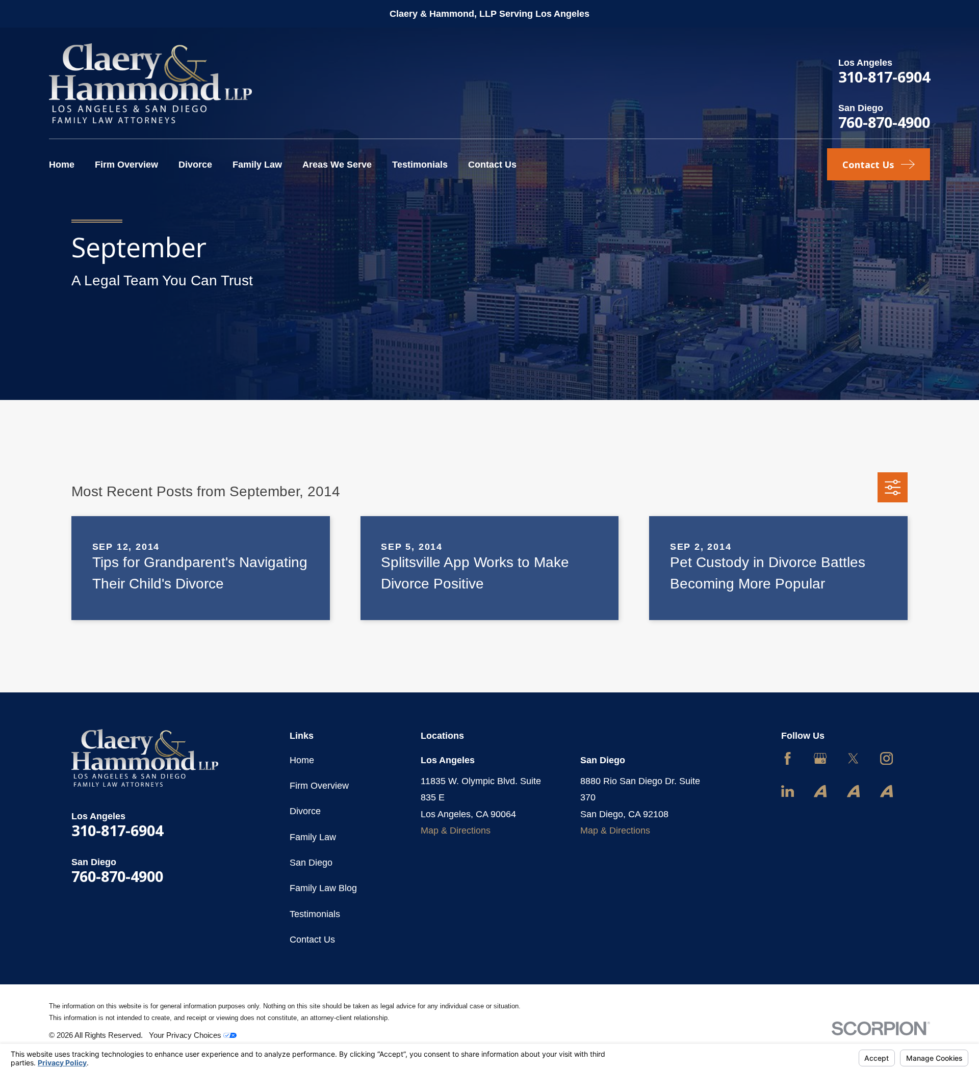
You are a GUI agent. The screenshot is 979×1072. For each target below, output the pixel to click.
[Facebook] (787, 758)
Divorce (305, 811)
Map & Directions (456, 830)
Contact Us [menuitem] (492, 164)
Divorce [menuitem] (195, 164)
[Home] (150, 83)
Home (302, 760)
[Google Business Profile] (820, 758)
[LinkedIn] (787, 791)
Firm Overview (319, 786)
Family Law (313, 837)
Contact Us (312, 939)
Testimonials (315, 914)
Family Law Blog (323, 888)
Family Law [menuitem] (257, 164)
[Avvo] (820, 791)
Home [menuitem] (61, 164)
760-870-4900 (884, 122)
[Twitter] (853, 758)
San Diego (311, 862)
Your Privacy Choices (186, 1035)
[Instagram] (886, 758)
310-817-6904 (884, 77)
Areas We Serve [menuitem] (337, 164)
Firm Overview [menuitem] (126, 164)
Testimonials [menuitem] (420, 164)
